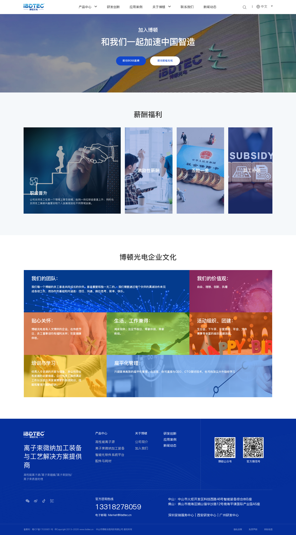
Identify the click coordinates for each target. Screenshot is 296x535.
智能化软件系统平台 (109, 454)
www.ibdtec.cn (86, 529)
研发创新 (113, 7)
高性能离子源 (105, 442)
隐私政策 (238, 529)
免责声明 (253, 529)
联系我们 (187, 7)
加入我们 (141, 448)
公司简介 (141, 442)
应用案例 (136, 7)
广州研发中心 (229, 515)
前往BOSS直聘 (131, 60)
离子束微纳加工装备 (109, 448)
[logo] (34, 7)
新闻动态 (210, 7)
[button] (145, 217)
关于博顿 (159, 7)
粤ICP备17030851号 (42, 529)
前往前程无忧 (165, 60)
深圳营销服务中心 (181, 515)
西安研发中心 (206, 515)
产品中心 (86, 7)
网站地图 (268, 529)
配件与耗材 (103, 461)
